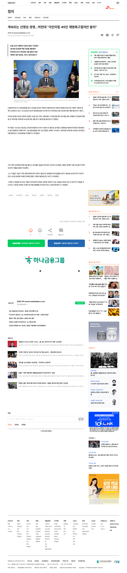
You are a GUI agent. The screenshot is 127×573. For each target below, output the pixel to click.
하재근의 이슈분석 (95, 381)
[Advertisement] (46, 401)
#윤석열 (50, 195)
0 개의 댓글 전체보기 (46, 431)
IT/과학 (64, 3)
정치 (39, 3)
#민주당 (34, 195)
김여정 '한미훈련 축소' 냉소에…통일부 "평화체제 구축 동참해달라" (27, 326)
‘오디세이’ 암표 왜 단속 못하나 (99, 384)
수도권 (87, 3)
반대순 (24, 424)
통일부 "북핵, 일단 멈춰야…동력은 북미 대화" (21, 318)
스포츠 (76, 3)
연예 (70, 3)
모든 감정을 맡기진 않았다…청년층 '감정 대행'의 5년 (23, 311)
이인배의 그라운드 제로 (96, 400)
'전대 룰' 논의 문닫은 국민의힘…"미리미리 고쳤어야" (34, 362)
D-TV (99, 3)
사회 (45, 3)
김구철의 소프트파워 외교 (97, 390)
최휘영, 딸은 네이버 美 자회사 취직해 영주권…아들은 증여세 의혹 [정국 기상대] (43, 383)
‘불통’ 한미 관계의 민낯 (97, 403)
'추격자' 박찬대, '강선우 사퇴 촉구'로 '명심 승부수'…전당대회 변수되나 (40, 352)
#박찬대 (42, 195)
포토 (93, 3)
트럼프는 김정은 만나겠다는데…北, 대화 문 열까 (22, 322)
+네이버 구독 (80, 303)
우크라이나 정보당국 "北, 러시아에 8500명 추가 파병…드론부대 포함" (29, 315)
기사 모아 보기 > (22, 304)
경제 (50, 3)
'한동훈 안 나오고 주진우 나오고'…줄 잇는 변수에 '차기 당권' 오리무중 (39, 342)
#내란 (27, 195)
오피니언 (33, 3)
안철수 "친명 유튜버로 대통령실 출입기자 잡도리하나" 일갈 (36, 373)
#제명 (56, 195)
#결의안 (11, 195)
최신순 (10, 424)
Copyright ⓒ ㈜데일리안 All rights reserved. (91, 567)
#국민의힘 (19, 195)
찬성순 (17, 424)
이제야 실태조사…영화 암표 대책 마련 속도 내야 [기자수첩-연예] (109, 446)
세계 (82, 3)
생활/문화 (56, 3)
